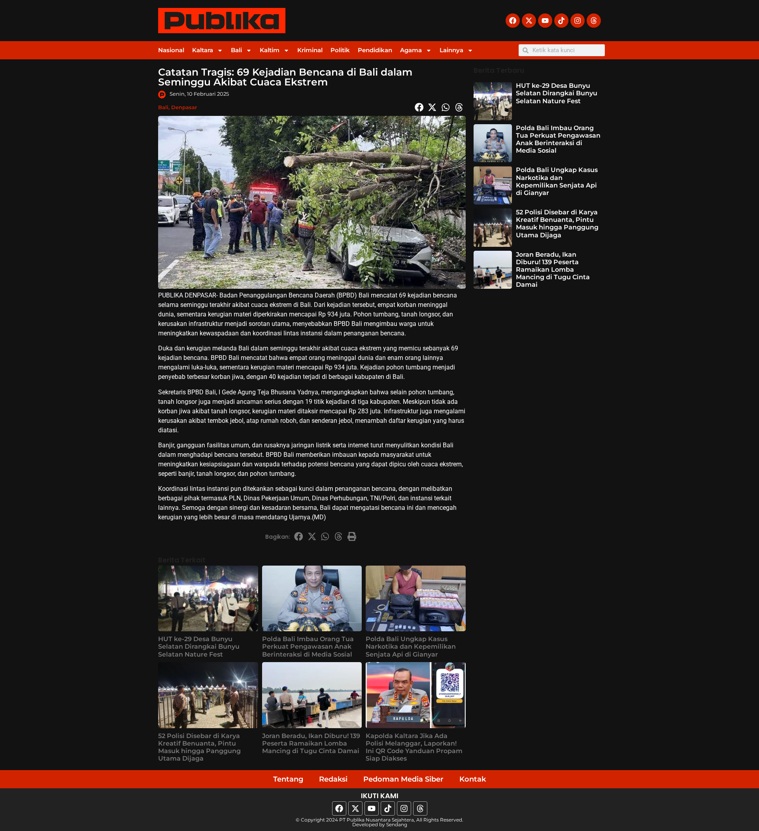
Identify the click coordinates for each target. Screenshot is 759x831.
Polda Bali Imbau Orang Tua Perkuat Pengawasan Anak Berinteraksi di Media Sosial (308, 646)
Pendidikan (375, 50)
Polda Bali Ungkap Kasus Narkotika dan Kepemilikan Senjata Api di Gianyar (411, 646)
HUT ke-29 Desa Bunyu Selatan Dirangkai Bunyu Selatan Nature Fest (199, 646)
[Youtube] (545, 20)
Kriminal (310, 50)
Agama (411, 50)
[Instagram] (577, 20)
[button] (419, 107)
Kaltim (269, 50)
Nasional (171, 50)
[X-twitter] (529, 20)
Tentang (288, 779)
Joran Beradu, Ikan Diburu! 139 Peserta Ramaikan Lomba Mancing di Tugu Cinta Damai (311, 743)
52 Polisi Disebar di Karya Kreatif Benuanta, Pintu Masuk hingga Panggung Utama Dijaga (199, 747)
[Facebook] (513, 20)
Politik (340, 50)
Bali (236, 50)
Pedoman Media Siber (403, 779)
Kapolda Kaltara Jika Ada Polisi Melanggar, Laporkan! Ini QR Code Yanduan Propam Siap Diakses (414, 747)
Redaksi (333, 779)
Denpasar (184, 107)
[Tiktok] (561, 20)
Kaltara (202, 50)
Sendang (396, 824)
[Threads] (594, 20)
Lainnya (451, 50)
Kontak (472, 779)
